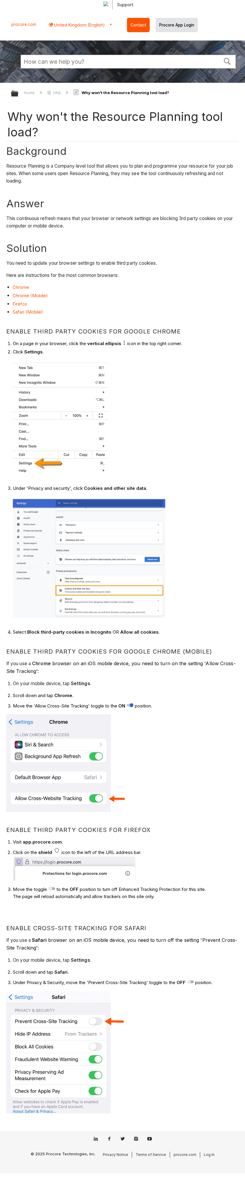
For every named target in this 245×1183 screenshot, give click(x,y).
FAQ (57, 92)
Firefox (20, 304)
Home (30, 92)
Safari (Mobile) (28, 312)
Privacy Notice (115, 1154)
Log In (209, 1154)
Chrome (21, 287)
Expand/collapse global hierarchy (18, 94)
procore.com (23, 24)
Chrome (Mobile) (30, 295)
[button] (227, 60)
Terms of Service (151, 1154)
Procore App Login (176, 25)
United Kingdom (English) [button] (79, 24)
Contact (138, 25)
